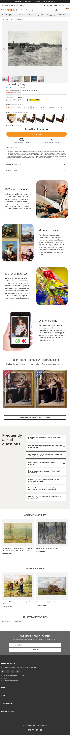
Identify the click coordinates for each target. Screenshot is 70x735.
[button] (4, 48)
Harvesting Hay (19, 19)
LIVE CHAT (21, 6)
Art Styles (12, 15)
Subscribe (35, 649)
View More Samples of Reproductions (35, 417)
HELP (13, 6)
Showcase (62, 14)
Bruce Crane (9, 19)
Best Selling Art (51, 15)
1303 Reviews (17, 92)
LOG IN (67, 6)
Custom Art (40, 15)
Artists (4, 14)
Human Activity (18, 621)
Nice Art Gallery (12, 10)
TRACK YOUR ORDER (50, 6)
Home (2, 19)
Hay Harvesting (6, 621)
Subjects (21, 14)
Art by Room (30, 15)
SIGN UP (61, 6)
